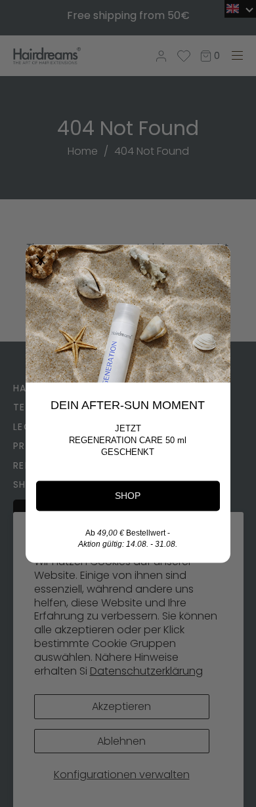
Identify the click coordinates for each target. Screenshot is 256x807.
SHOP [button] (127, 495)
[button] (40, 259)
